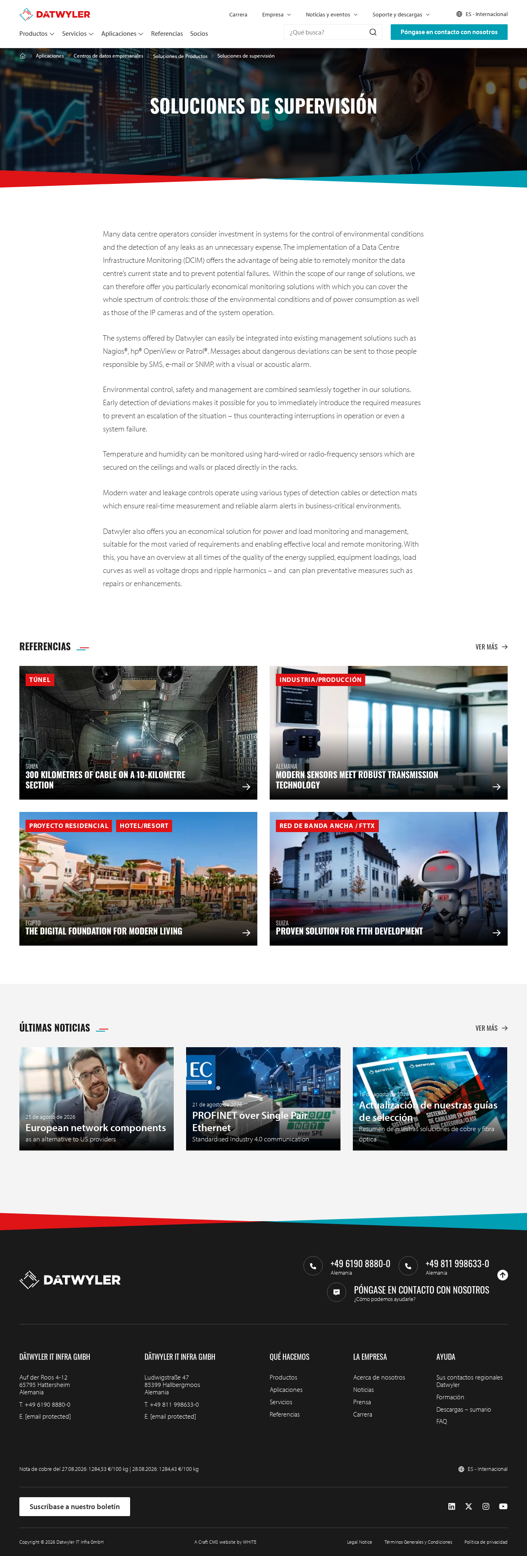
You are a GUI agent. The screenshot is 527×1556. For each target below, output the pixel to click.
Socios (199, 33)
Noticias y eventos (328, 14)
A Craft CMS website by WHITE (225, 1542)
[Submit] (372, 32)
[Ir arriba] (503, 1275)
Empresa (273, 14)
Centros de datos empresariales (108, 55)
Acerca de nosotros (379, 1377)
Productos (33, 33)
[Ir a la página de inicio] (54, 11)
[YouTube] (503, 1507)
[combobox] (333, 32)
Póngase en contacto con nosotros (449, 32)
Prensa (362, 1402)
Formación (450, 1397)
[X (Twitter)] (469, 1507)
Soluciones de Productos (180, 56)
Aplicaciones (118, 33)
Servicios (74, 33)
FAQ (441, 1421)
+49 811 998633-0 (174, 1404)
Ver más (487, 647)
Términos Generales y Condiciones (418, 1542)
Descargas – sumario (463, 1409)
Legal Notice (359, 1542)
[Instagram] (486, 1507)
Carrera (238, 14)
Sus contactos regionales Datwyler (469, 1381)
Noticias (363, 1389)
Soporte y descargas (397, 14)
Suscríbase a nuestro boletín (75, 1506)
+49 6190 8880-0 (47, 1404)
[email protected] (48, 1416)
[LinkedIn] (451, 1507)
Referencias (167, 33)
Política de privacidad (486, 1542)
